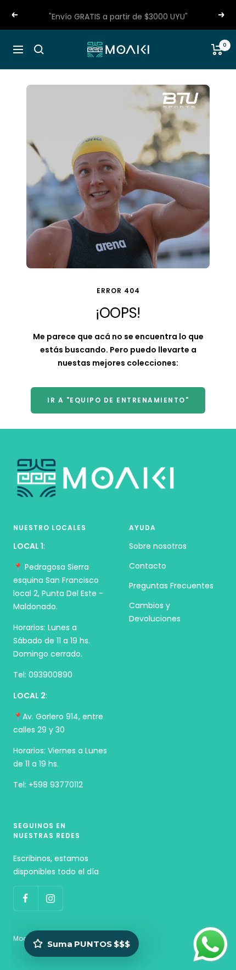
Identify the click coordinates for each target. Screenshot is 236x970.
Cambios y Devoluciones (155, 612)
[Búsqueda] (39, 49)
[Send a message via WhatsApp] (210, 944)
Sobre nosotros (158, 546)
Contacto (147, 565)
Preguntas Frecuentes (171, 585)
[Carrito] (217, 49)
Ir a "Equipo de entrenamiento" (118, 400)
